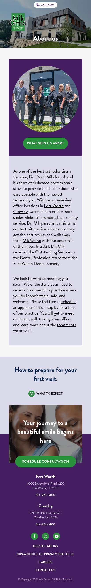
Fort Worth (54, 205)
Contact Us (45, 570)
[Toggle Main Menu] (79, 22)
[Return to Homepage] (17, 22)
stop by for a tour (60, 307)
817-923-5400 (45, 495)
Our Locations (45, 546)
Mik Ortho (32, 240)
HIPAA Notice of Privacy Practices (45, 554)
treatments (66, 324)
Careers (45, 562)
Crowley (20, 211)
